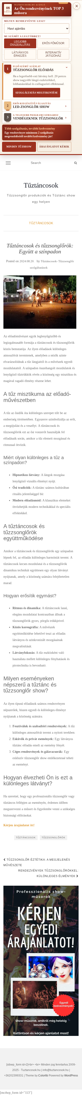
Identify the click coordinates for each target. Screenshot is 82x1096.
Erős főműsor (53, 43)
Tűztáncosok (41, 185)
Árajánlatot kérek (54, 146)
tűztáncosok (26, 837)
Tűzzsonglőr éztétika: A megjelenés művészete (36, 862)
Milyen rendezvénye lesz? (24, 21)
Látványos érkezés (20, 54)
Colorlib (43, 1075)
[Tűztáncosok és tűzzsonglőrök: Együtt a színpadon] (39, 302)
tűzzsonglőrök (53, 837)
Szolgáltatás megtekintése (36, 92)
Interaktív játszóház (53, 54)
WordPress (71, 1075)
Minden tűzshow (18, 146)
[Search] (75, 163)
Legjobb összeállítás (20, 43)
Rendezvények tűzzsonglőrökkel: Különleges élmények (48, 873)
